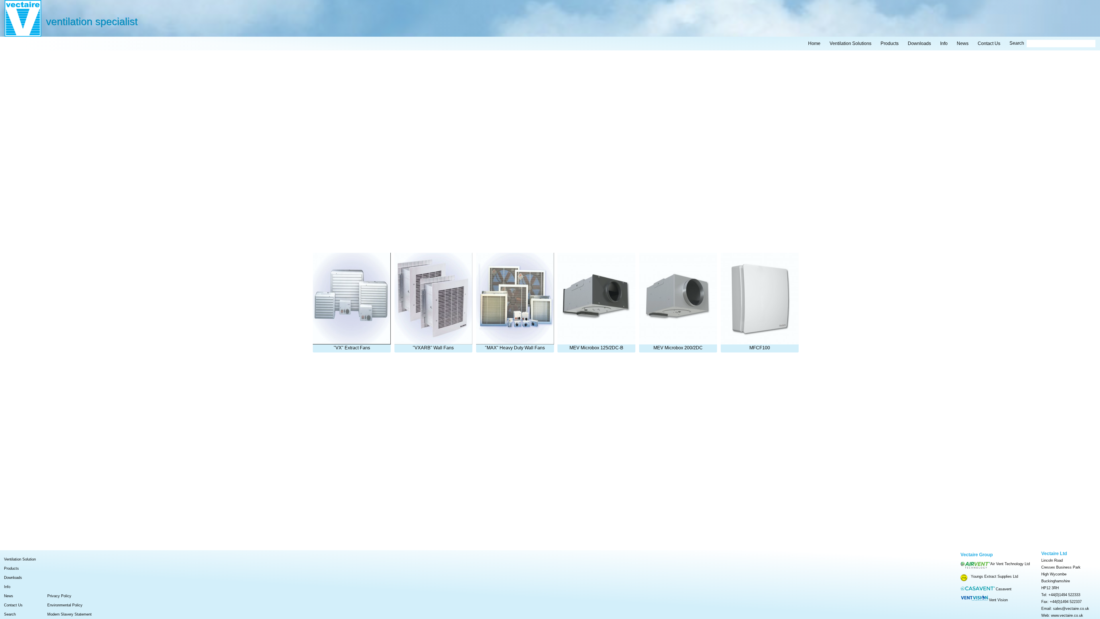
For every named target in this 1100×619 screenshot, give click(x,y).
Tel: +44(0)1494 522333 (1060, 595)
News (8, 596)
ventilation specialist (92, 21)
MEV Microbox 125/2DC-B (596, 347)
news (963, 43)
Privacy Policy (59, 596)
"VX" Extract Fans (352, 347)
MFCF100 (759, 347)
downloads (919, 43)
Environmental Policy (64, 605)
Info (7, 587)
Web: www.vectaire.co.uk (1062, 615)
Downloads (13, 577)
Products (11, 568)
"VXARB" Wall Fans (433, 347)
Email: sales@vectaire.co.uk (1065, 608)
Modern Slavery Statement (69, 614)
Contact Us (13, 605)
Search (10, 614)
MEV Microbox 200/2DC (678, 347)
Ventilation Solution (20, 559)
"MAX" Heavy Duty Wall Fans (515, 347)
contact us (989, 43)
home (814, 43)
